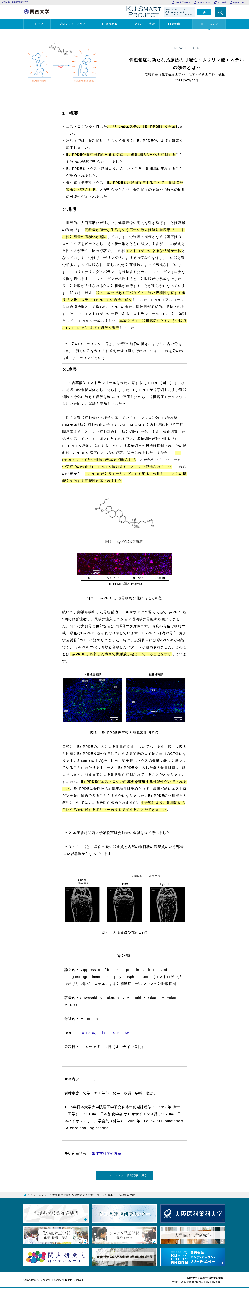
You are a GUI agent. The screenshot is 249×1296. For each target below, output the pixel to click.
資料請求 (221, 2)
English (204, 12)
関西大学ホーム (182, 2)
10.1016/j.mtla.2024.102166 (104, 1033)
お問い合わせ (203, 2)
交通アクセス (239, 2)
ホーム (26, 1195)
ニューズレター (39, 1195)
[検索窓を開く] (220, 12)
